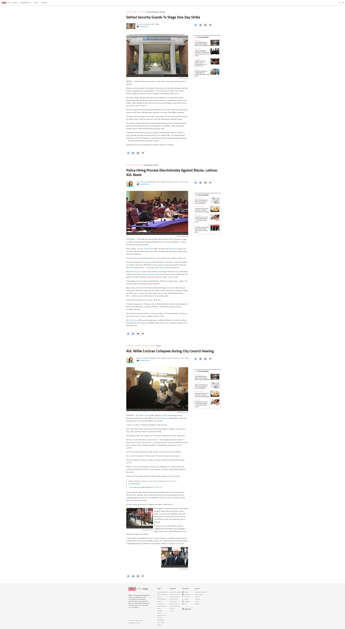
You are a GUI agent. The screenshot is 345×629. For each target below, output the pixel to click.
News (36, 3)
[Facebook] (182, 594)
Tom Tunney (134, 320)
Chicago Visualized (174, 597)
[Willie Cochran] (174, 556)
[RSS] (182, 604)
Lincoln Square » (200, 206)
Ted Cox (141, 24)
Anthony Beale (149, 248)
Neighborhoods (25, 3)
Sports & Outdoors (161, 615)
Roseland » (198, 40)
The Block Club (173, 599)
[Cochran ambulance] (139, 517)
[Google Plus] (182, 599)
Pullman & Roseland (134, 165)
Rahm (133, 271)
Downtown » (198, 49)
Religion (159, 613)
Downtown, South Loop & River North (141, 346)
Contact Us (197, 597)
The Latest (159, 618)
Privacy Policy (139, 620)
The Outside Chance (175, 594)
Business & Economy (153, 12)
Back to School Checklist (176, 592)
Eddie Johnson (159, 267)
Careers (197, 601)
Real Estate (160, 611)
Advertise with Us (199, 594)
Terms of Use (131, 620)
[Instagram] (182, 601)
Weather (159, 625)
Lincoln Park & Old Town (136, 12)
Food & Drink (160, 604)
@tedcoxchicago (143, 26)
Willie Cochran (144, 415)
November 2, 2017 (158, 487)
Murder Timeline (174, 604)
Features (44, 3)
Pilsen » (197, 69)
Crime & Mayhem (148, 165)
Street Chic (172, 608)
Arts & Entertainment (162, 592)
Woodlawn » (198, 198)
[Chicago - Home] (6, 2)
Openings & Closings (175, 606)
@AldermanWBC (134, 484)
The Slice (172, 611)
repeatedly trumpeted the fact (150, 274)
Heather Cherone (144, 182)
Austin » (197, 225)
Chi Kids (159, 597)
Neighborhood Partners (200, 592)
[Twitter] (183, 592)
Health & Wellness (161, 606)
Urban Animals (160, 622)
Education (162, 12)
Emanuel (138, 271)
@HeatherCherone (144, 184)
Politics (156, 165)
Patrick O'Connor (163, 418)
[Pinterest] (182, 597)
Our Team (197, 599)
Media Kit (197, 604)
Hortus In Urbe (173, 601)
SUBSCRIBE (188, 609)
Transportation (160, 620)
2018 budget (147, 262)
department (172, 248)
